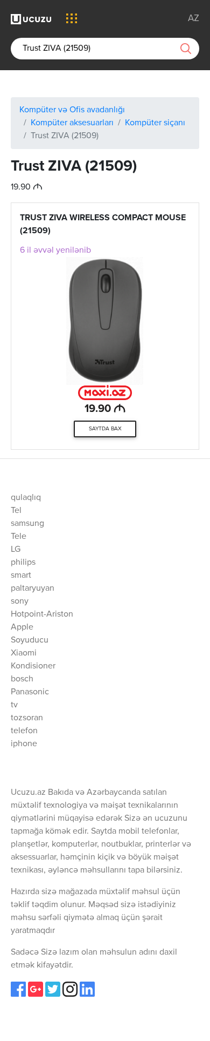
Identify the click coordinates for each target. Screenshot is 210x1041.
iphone (24, 744)
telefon (24, 731)
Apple (22, 627)
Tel (16, 510)
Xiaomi (24, 653)
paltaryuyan (32, 588)
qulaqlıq (26, 498)
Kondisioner (33, 666)
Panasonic (30, 692)
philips (23, 562)
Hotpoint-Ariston (42, 614)
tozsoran (27, 718)
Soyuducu (29, 640)
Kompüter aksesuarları (72, 123)
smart (21, 575)
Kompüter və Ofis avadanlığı (72, 110)
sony (20, 601)
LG (15, 549)
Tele (18, 536)
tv (14, 705)
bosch (22, 679)
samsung (27, 523)
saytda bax (105, 428)
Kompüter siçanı (155, 123)
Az (193, 18)
